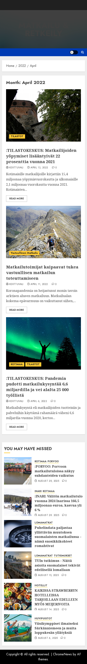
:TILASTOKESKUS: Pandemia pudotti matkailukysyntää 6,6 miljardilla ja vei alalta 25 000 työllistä (37, 387)
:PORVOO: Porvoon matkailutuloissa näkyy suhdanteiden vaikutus (54, 471)
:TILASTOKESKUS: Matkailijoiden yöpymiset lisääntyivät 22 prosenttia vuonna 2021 (41, 156)
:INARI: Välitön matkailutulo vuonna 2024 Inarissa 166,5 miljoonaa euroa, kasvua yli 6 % (59, 503)
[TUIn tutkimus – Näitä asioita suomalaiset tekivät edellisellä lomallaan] (18, 565)
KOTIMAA (17, 364)
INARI (38, 491)
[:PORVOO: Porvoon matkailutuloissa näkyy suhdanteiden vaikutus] (18, 471)
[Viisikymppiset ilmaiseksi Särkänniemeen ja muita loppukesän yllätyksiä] (18, 628)
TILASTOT (17, 136)
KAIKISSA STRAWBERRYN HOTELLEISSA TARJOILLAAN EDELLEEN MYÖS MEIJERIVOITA (56, 597)
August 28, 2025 (48, 481)
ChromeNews (62, 654)
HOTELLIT (41, 585)
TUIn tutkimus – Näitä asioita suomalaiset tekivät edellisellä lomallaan (57, 565)
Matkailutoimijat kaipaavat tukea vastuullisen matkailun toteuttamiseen (42, 272)
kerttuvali (16, 167)
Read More (16, 198)
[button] (82, 52)
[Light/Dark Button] (74, 52)
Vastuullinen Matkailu (24, 253)
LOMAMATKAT (44, 522)
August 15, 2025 (48, 575)
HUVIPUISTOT (43, 618)
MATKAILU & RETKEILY (43, 29)
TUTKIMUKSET (63, 555)
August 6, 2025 (48, 638)
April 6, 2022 (39, 401)
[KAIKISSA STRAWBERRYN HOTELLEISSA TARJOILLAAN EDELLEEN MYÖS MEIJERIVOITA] (18, 596)
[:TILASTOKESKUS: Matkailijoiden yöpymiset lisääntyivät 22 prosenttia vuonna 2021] (43, 115)
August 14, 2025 (48, 609)
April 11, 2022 (39, 284)
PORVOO (53, 461)
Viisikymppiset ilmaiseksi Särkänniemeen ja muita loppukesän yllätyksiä (56, 628)
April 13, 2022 (39, 167)
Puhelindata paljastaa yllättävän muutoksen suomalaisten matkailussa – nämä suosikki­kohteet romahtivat (58, 536)
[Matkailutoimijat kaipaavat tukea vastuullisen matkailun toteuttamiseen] (43, 232)
